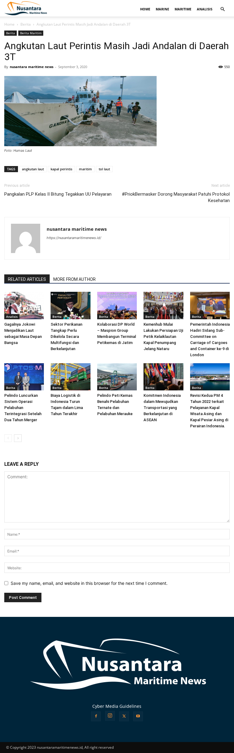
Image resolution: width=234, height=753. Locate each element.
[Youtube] (138, 716)
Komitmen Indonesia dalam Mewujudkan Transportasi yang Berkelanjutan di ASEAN (162, 407)
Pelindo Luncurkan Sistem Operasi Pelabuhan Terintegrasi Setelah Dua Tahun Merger (22, 407)
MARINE (162, 9)
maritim (85, 169)
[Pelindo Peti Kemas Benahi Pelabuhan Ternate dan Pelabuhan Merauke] (117, 377)
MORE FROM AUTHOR (74, 279)
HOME (145, 9)
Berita (25, 24)
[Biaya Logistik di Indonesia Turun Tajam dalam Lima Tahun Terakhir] (70, 377)
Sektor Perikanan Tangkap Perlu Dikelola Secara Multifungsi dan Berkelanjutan (66, 336)
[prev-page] (8, 438)
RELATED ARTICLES (27, 279)
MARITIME (183, 9)
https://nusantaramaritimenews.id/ (74, 238)
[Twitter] (124, 716)
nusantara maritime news (31, 66)
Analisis (12, 316)
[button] (222, 9)
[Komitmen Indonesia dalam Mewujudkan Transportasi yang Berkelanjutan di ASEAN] (163, 377)
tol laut (104, 169)
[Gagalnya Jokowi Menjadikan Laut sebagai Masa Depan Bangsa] (24, 305)
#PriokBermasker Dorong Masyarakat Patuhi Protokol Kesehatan (176, 197)
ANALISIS (204, 9)
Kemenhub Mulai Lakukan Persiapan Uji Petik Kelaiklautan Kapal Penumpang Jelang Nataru (163, 336)
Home (9, 24)
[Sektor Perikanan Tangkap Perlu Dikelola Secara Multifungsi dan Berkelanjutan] (70, 305)
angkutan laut (33, 169)
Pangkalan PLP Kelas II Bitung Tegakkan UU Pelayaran (58, 194)
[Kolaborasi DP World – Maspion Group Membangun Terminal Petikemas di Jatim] (117, 305)
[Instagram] (110, 716)
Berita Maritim (30, 33)
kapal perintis (61, 169)
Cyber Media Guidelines (116, 706)
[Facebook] (96, 716)
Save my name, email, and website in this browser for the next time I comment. (89, 583)
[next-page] (18, 438)
